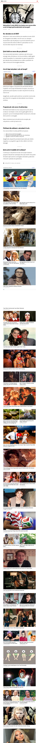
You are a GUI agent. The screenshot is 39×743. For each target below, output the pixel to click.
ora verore (17, 163)
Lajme (9, 29)
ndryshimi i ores (9, 163)
